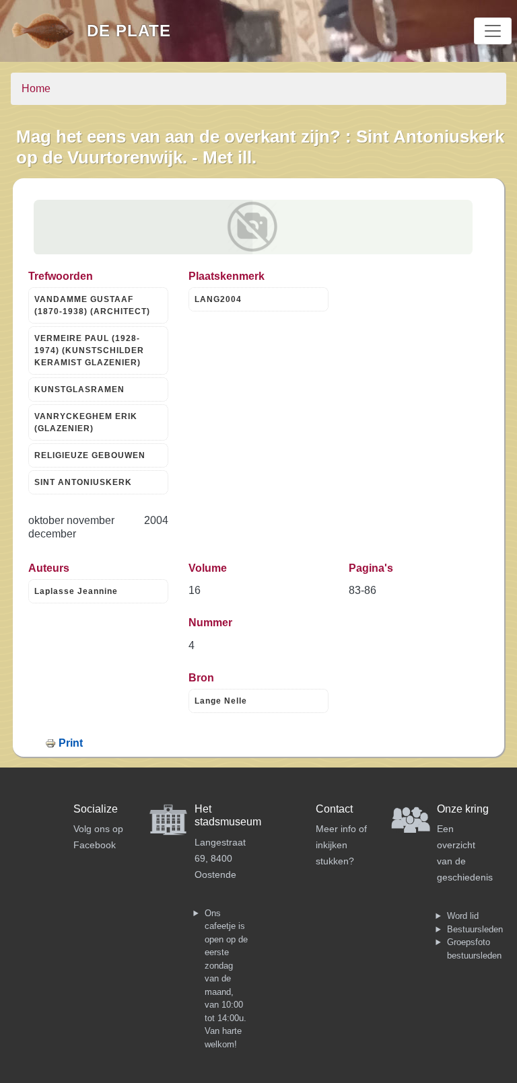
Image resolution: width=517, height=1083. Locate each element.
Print (71, 743)
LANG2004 (218, 299)
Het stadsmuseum (228, 815)
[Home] (49, 31)
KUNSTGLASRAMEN (79, 389)
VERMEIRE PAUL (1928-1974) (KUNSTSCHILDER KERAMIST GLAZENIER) (89, 350)
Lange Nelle (221, 701)
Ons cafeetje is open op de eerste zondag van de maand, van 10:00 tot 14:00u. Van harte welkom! (226, 978)
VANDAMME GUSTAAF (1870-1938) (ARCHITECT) (92, 305)
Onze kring (463, 809)
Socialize (95, 809)
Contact (334, 809)
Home (36, 88)
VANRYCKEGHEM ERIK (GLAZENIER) (85, 422)
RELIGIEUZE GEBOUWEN (89, 455)
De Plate (129, 31)
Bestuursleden (475, 929)
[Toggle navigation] (493, 30)
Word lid (463, 916)
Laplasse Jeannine (76, 591)
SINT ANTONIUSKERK (83, 482)
